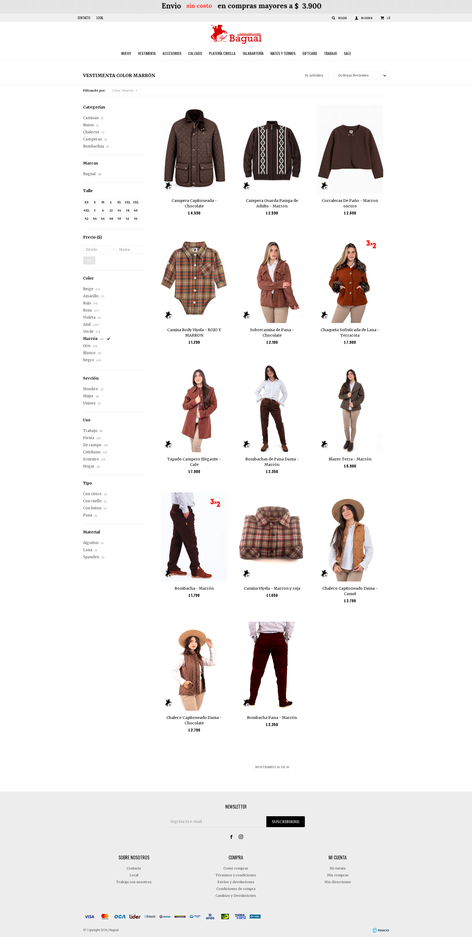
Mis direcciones (337, 882)
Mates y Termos (283, 53)
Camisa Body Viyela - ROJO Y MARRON (194, 332)
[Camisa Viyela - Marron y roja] (271, 536)
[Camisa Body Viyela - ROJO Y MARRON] (194, 278)
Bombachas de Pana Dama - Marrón (272, 462)
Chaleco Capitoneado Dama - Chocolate (194, 720)
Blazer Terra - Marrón (350, 459)
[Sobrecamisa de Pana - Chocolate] (271, 278)
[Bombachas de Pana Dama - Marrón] (271, 407)
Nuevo (126, 53)
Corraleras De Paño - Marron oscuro (350, 203)
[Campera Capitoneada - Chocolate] (194, 149)
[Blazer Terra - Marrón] (350, 407)
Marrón (123, 90)
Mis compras (338, 875)
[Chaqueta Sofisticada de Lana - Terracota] (350, 278)
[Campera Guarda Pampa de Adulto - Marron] (271, 149)
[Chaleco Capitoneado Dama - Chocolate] (194, 666)
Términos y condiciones (236, 875)
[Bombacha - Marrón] (194, 536)
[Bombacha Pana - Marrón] (271, 666)
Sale (347, 53)
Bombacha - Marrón (194, 588)
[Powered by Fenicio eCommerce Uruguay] (381, 930)
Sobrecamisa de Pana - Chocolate (272, 332)
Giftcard (309, 53)
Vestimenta (147, 53)
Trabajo (330, 53)
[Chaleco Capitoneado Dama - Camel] (350, 536)
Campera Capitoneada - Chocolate (194, 203)
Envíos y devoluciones (235, 882)
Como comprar (235, 868)
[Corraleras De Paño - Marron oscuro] (350, 149)
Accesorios (172, 53)
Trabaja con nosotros (134, 882)
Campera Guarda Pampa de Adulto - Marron (272, 203)
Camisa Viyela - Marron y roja (272, 588)
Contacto (84, 18)
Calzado (195, 53)
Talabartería (253, 53)
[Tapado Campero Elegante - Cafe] (194, 407)
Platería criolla (222, 53)
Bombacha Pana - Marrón (272, 717)
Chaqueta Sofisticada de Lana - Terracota (350, 332)
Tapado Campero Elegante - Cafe (194, 462)
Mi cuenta (338, 868)
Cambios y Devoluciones (236, 896)
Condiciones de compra (235, 889)
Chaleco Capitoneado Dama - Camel (350, 591)
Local (99, 18)
